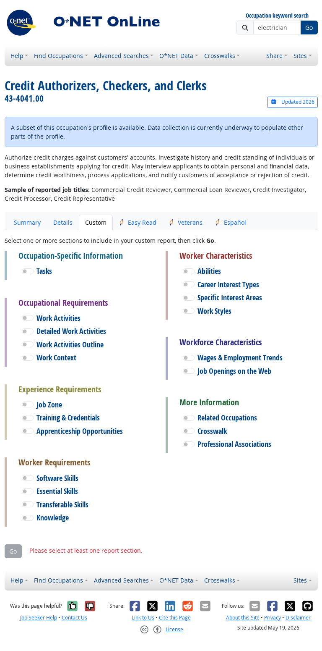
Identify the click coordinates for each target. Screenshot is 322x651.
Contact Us (74, 617)
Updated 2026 (297, 101)
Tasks (44, 271)
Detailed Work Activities (71, 331)
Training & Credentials (68, 417)
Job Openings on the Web (234, 371)
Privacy (272, 617)
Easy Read (142, 222)
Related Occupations (227, 417)
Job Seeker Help (38, 617)
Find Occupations (58, 56)
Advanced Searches (121, 56)
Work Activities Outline (70, 344)
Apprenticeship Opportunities (79, 431)
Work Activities (58, 318)
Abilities (209, 271)
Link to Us (143, 617)
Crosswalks (219, 56)
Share (274, 56)
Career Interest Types (228, 284)
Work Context (56, 357)
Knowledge (52, 517)
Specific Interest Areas (229, 297)
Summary (27, 222)
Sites (300, 56)
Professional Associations (234, 444)
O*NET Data (176, 56)
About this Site (243, 617)
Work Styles (214, 311)
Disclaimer (298, 617)
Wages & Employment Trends (240, 357)
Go (309, 28)
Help (16, 56)
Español (235, 222)
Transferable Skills (62, 504)
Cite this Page (175, 617)
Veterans (190, 222)
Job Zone (49, 404)
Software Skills (57, 478)
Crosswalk (212, 431)
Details (63, 222)
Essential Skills (57, 491)
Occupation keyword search (277, 15)
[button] (28, 271)
